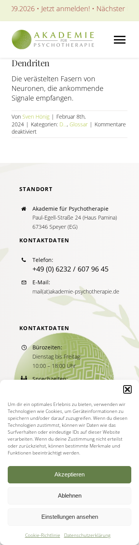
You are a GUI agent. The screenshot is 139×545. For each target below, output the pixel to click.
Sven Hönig (35, 116)
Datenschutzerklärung (87, 535)
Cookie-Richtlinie (42, 535)
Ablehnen (69, 495)
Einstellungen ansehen (69, 516)
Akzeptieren (69, 474)
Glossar (79, 124)
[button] (127, 389)
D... (63, 124)
